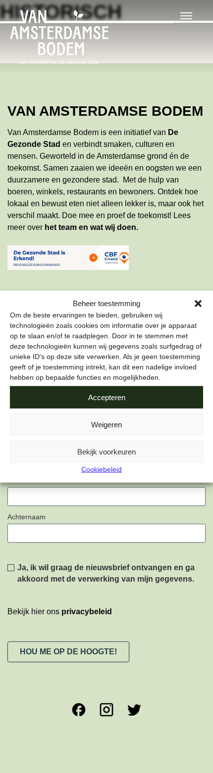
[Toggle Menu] (186, 15)
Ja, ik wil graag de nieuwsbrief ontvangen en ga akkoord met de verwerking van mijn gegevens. (106, 573)
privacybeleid (86, 611)
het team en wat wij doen (90, 227)
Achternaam (26, 517)
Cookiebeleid (101, 469)
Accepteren (106, 397)
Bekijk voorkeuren (106, 451)
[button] (198, 304)
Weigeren (106, 424)
